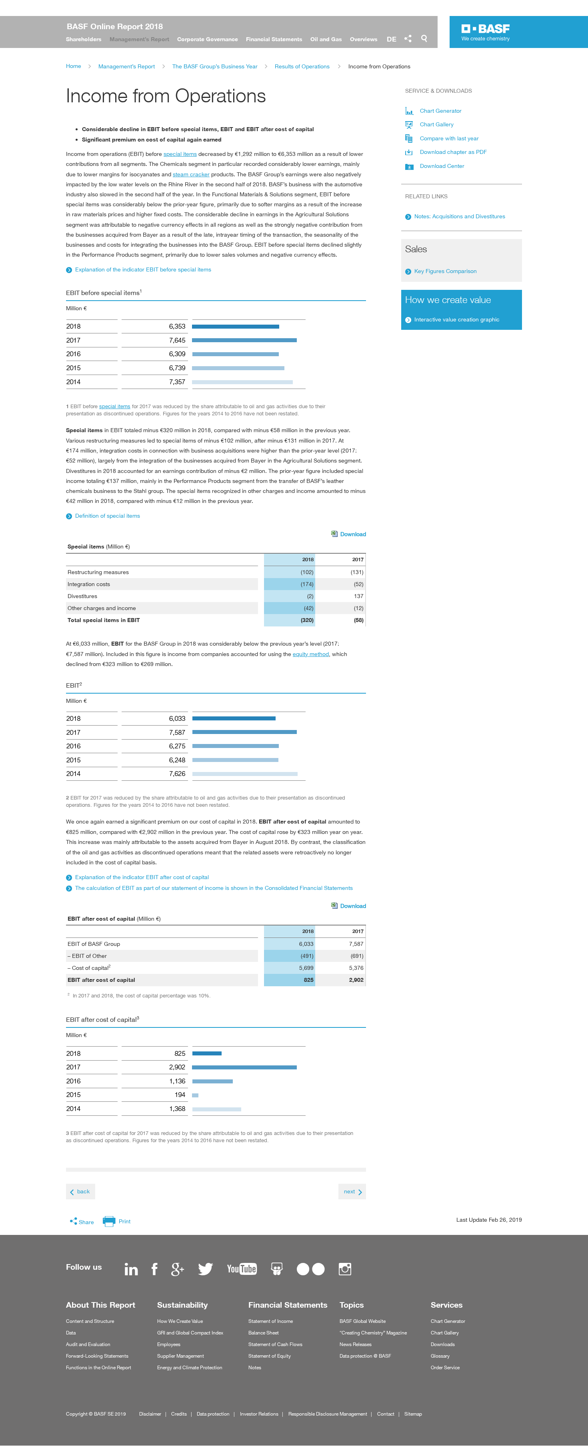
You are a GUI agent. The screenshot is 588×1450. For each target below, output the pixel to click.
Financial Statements (288, 1305)
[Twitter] (206, 1270)
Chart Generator (448, 1321)
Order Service (445, 1367)
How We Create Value (180, 1321)
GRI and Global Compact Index (190, 1333)
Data (71, 1333)
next (349, 1191)
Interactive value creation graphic (457, 319)
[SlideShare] (276, 1270)
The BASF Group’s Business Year (215, 66)
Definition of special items (107, 515)
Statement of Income (270, 1321)
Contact (385, 1414)
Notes (254, 1367)
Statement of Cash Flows (275, 1344)
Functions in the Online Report (98, 1367)
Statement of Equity (269, 1356)
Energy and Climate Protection (189, 1367)
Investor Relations (259, 1414)
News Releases (356, 1344)
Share (86, 1222)
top (579, 1423)
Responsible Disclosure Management (327, 1414)
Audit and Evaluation (88, 1344)
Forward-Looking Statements (97, 1356)
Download (348, 535)
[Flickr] (310, 1270)
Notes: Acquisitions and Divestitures (459, 216)
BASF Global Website (363, 1321)
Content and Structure (90, 1321)
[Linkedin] (131, 1270)
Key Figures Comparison (445, 270)
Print (124, 1221)
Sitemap (413, 1414)
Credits (179, 1414)
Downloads (443, 1344)
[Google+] (177, 1270)
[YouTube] (242, 1270)
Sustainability (182, 1305)
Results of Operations (302, 66)
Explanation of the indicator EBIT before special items (143, 269)
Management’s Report (126, 66)
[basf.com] (486, 33)
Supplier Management (180, 1356)
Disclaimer (150, 1414)
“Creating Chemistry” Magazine (373, 1333)
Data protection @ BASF (365, 1356)
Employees (168, 1344)
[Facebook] (154, 1270)
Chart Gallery (445, 1333)
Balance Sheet (263, 1333)
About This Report (100, 1305)
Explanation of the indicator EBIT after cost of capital (142, 877)
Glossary (440, 1356)
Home (73, 65)
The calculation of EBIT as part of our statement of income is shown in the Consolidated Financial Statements (214, 887)
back (83, 1191)
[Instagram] (345, 1270)
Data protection (213, 1414)
